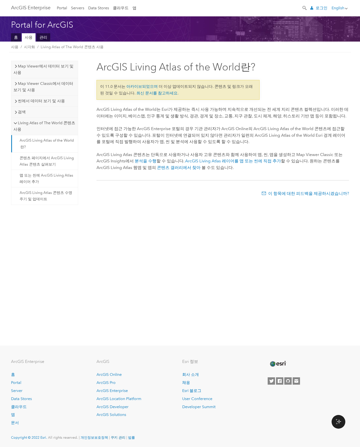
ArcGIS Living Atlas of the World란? (47, 143)
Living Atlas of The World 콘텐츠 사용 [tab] (44, 126)
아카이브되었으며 (142, 86)
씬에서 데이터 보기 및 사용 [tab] (41, 101)
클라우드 (121, 8)
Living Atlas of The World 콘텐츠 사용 (72, 47)
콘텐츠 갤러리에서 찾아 (179, 167)
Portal (62, 8)
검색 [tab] (22, 112)
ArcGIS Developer (112, 406)
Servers (77, 8)
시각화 (29, 47)
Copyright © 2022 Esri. (29, 437)
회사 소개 (190, 374)
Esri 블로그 (191, 390)
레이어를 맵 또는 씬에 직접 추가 (233, 160)
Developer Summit (199, 406)
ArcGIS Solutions (111, 414)
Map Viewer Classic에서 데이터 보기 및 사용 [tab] (43, 86)
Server (17, 390)
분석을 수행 (145, 160)
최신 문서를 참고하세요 (157, 93)
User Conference (197, 398)
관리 (43, 37)
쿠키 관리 (118, 437)
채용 (186, 382)
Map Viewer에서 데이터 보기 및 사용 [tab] (43, 69)
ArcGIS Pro (106, 382)
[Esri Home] (277, 364)
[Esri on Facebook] (279, 381)
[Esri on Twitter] (271, 381)
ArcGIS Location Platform (118, 398)
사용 (29, 37)
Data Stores (98, 8)
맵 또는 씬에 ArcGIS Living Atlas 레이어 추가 (46, 178)
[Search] (305, 7)
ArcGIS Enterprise (30, 8)
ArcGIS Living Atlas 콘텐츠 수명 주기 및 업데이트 (46, 195)
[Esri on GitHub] (288, 381)
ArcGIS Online (109, 374)
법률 (131, 437)
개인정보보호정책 (94, 437)
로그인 (321, 8)
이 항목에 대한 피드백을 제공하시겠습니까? (308, 193)
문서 (15, 422)
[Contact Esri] (296, 381)
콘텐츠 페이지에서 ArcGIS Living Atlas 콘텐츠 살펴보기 (47, 161)
